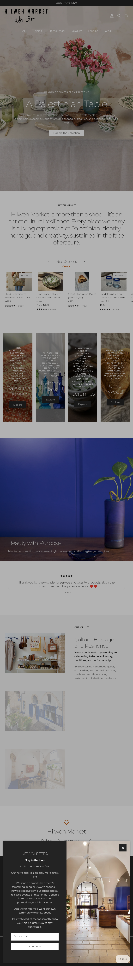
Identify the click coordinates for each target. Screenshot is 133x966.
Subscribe (35, 946)
